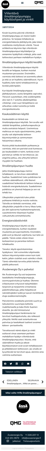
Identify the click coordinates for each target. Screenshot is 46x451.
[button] (22, 3)
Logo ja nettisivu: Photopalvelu (23, 448)
